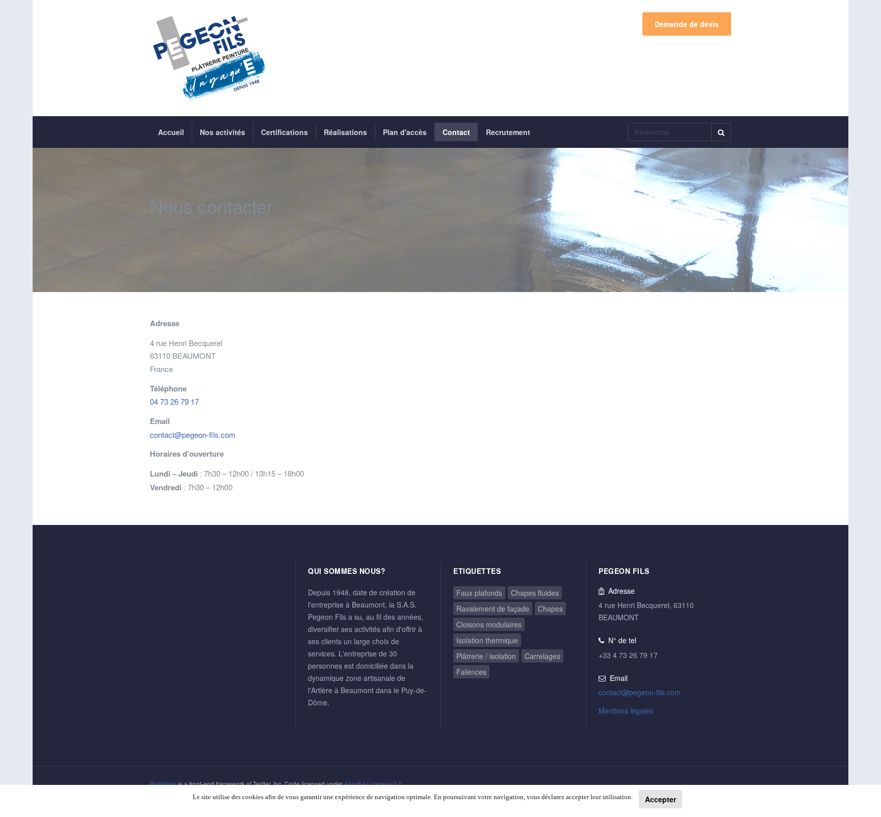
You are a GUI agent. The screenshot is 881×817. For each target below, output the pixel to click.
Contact (456, 132)
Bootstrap (163, 783)
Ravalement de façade (492, 608)
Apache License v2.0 (373, 783)
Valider (721, 132)
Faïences (471, 672)
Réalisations (345, 132)
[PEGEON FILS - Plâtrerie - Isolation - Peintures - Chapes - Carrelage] (209, 58)
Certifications (284, 132)
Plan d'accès (405, 132)
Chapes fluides (535, 593)
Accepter (660, 799)
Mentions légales (626, 710)
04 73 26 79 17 (174, 401)
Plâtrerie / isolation (486, 656)
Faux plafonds (479, 593)
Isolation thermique (487, 640)
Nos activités (222, 132)
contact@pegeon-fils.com (193, 434)
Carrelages (542, 656)
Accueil (171, 132)
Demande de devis (687, 24)
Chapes (550, 608)
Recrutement (508, 132)
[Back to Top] (856, 733)
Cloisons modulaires (489, 624)
